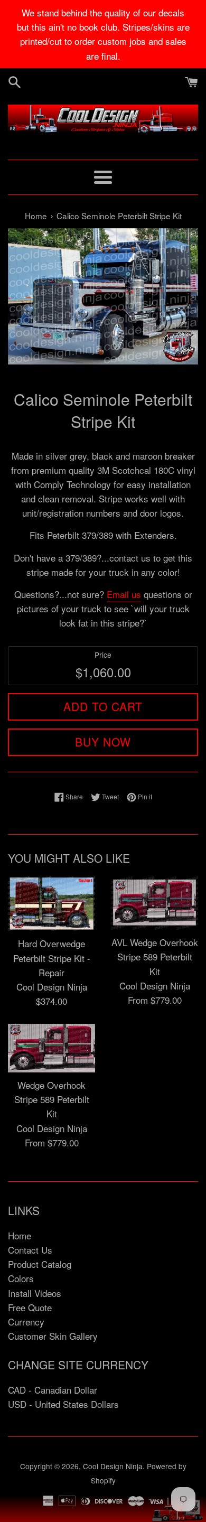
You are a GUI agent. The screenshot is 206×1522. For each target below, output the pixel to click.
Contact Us (30, 1249)
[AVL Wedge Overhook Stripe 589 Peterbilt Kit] (154, 903)
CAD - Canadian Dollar (52, 1389)
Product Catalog (39, 1264)
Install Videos (34, 1293)
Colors (21, 1278)
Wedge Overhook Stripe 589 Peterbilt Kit (51, 1099)
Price (103, 654)
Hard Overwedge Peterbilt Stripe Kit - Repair (51, 957)
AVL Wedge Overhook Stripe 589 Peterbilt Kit (154, 956)
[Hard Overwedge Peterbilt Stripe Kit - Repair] (51, 903)
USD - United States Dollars (63, 1404)
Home (19, 1235)
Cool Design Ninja (113, 1466)
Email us (124, 594)
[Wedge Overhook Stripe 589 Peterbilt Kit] (51, 1048)
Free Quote (30, 1307)
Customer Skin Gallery (53, 1335)
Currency (26, 1321)
